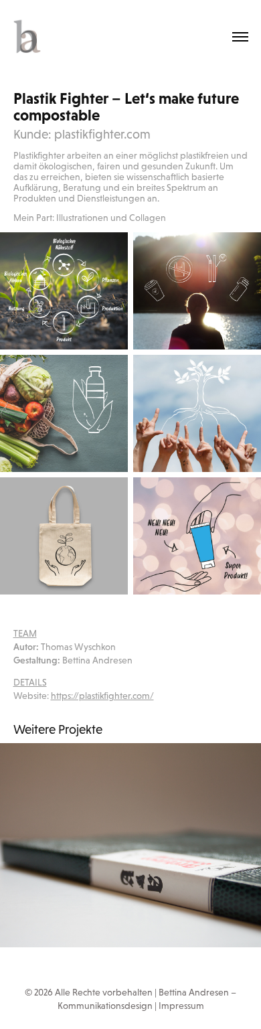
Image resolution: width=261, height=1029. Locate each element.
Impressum (181, 1005)
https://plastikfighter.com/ (102, 695)
